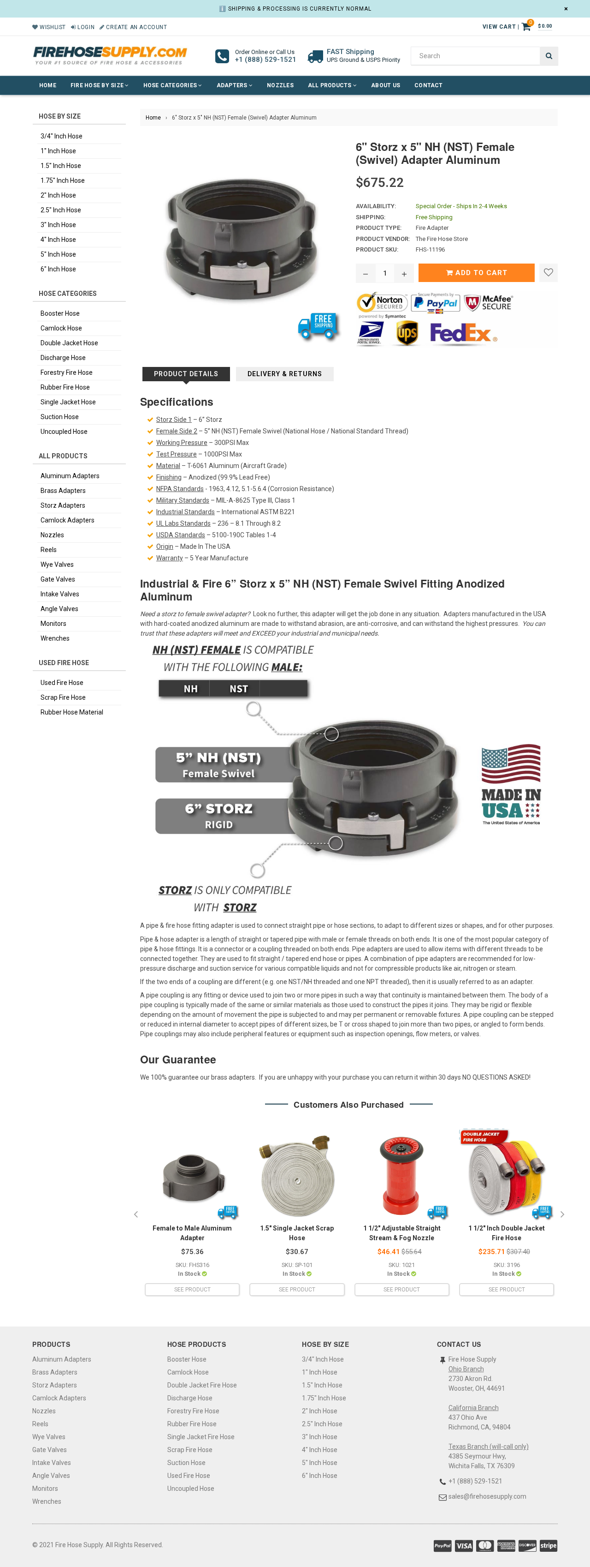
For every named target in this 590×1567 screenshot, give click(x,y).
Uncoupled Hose (64, 431)
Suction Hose (60, 416)
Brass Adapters (63, 490)
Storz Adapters (63, 505)
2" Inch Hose (58, 195)
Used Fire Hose (62, 682)
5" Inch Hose (58, 254)
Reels (49, 549)
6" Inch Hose (58, 269)
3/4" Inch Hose (62, 136)
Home (47, 85)
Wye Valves (57, 564)
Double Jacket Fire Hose (202, 1385)
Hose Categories (171, 85)
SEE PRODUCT (192, 1289)
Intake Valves (60, 594)
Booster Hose (60, 313)
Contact (428, 85)
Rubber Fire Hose (65, 387)
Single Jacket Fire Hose (201, 1437)
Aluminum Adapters (70, 476)
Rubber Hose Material (72, 712)
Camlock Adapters (67, 520)
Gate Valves (58, 579)
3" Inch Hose (58, 224)
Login (85, 27)
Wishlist (52, 27)
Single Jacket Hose (68, 402)
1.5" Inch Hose (61, 165)
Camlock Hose (61, 328)
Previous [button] (135, 1215)
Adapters (233, 85)
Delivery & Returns (285, 374)
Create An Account (136, 27)
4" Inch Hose (58, 239)
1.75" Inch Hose (63, 180)
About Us (385, 85)
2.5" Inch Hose (61, 210)
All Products (330, 85)
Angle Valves (59, 608)
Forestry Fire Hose (67, 372)
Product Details (186, 374)
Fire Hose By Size (98, 85)
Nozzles (280, 85)
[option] (192, 1215)
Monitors (53, 623)
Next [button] (562, 1215)
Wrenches (55, 638)
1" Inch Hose (58, 151)
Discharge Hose (63, 357)
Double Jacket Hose (69, 343)
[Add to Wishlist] (548, 273)
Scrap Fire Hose (63, 697)
